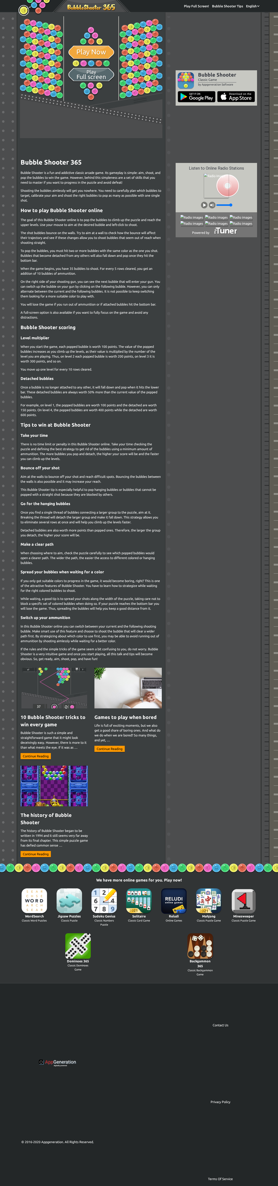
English (251, 6)
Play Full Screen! (196, 6)
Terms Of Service (220, 1179)
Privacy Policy (220, 1102)
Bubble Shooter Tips (227, 6)
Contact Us (220, 1025)
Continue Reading (36, 756)
